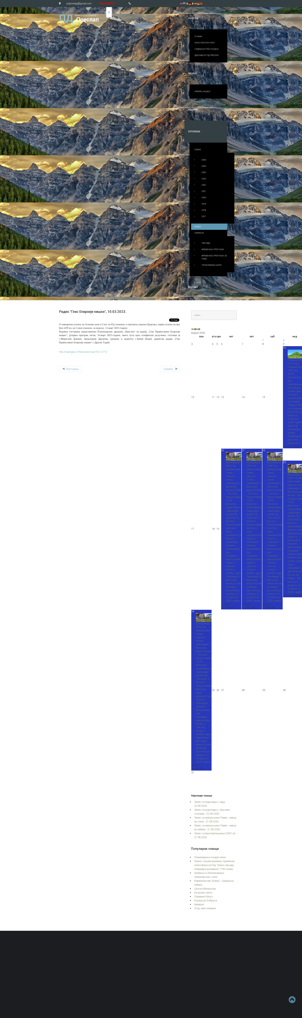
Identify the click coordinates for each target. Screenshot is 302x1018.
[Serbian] (198, 3)
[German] (190, 3)
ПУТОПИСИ (194, 131)
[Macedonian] (201, 3)
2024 (204, 172)
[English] (181, 3)
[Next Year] (197, 329)
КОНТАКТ (193, 287)
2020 (204, 197)
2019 (204, 204)
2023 (204, 179)
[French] (187, 3)
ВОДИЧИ (193, 109)
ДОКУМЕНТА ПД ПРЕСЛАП (207, 55)
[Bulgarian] (184, 3)
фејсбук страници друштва (205, 988)
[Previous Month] (195, 329)
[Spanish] (195, 3)
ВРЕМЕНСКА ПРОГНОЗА (213, 249)
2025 (204, 166)
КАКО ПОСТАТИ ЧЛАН (205, 43)
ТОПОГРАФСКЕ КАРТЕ (212, 265)
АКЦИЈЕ (192, 73)
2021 (204, 191)
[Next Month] (199, 329)
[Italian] (192, 3)
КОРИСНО (199, 233)
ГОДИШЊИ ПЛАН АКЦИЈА (207, 49)
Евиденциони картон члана (223, 972)
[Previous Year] (192, 329)
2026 (204, 160)
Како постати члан (171, 978)
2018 (204, 210)
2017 (204, 216)
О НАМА (198, 36)
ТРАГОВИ (206, 243)
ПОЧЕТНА (193, 18)
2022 (204, 185)
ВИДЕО (198, 227)
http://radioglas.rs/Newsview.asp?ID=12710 (83, 351)
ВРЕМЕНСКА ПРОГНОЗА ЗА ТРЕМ (214, 257)
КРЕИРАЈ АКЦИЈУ (202, 91)
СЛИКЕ (198, 150)
